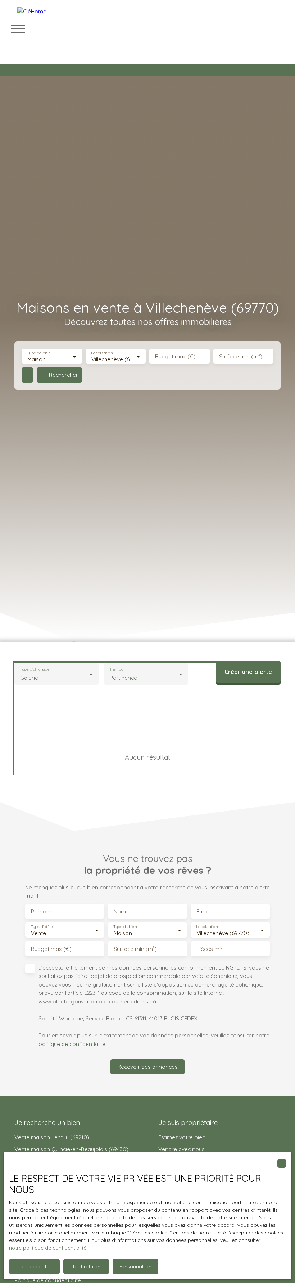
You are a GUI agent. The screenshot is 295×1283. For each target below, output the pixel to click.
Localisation (102, 353)
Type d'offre (42, 927)
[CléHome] (67, 29)
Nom (120, 911)
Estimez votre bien (181, 1137)
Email (203, 911)
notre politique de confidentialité (47, 1247)
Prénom (41, 911)
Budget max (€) (175, 356)
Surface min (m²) (240, 356)
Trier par (117, 669)
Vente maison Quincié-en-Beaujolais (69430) (71, 1149)
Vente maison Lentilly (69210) (51, 1137)
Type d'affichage (35, 669)
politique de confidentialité (71, 1043)
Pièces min (210, 949)
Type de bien (38, 353)
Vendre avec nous (181, 1149)
